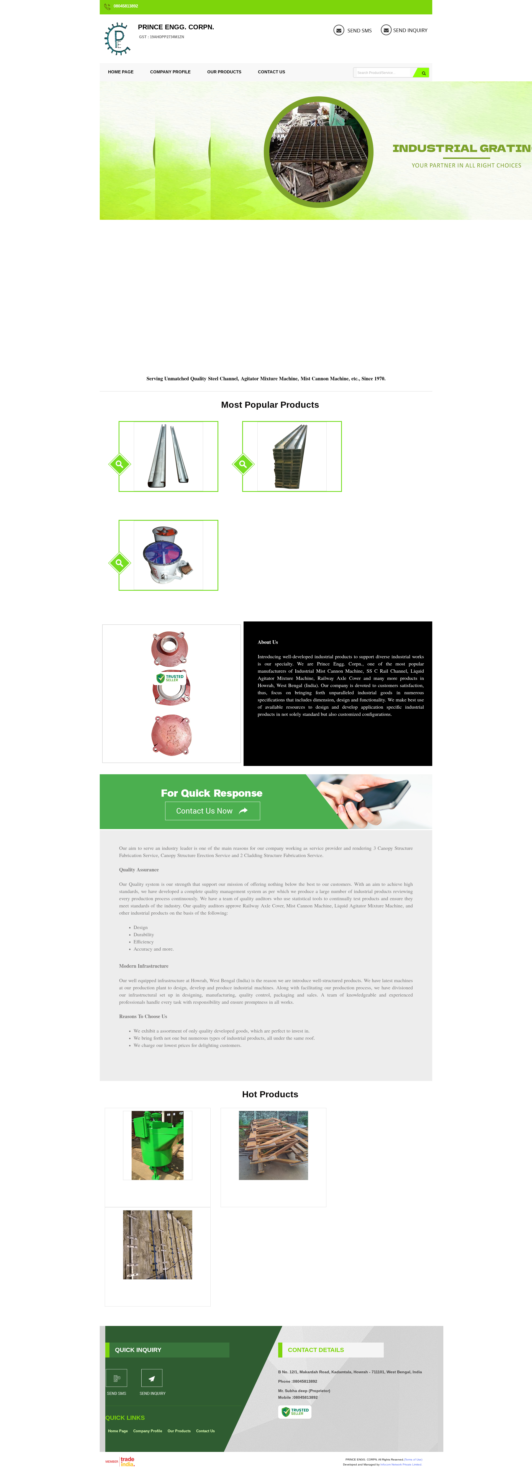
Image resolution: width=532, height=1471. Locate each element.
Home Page (121, 71)
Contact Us (271, 71)
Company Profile (170, 71)
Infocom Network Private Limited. (401, 1464)
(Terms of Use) (413, 1459)
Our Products (224, 71)
